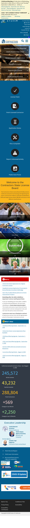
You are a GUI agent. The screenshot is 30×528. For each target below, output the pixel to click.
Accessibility (18, 504)
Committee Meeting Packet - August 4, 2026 (14, 352)
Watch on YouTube (6, 10)
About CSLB (27, 24)
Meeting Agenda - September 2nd (10, 6)
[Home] (7, 28)
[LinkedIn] (15, 28)
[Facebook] (9, 28)
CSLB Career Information (11, 454)
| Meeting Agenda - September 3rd (16, 8)
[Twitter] (11, 28)
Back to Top (4, 501)
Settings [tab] (27, 35)
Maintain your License (15, 70)
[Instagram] (13, 28)
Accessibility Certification (4, 508)
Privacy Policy (5, 504)
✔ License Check (26, 20)
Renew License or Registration (15, 58)
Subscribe (27, 22)
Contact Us (27, 28)
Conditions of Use (20, 501)
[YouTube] (16, 28)
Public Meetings (26, 26)
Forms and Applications (15, 77)
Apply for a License (15, 64)
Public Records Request (11, 451)
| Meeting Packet (16, 10)
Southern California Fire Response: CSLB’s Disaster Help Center (15, 50)
